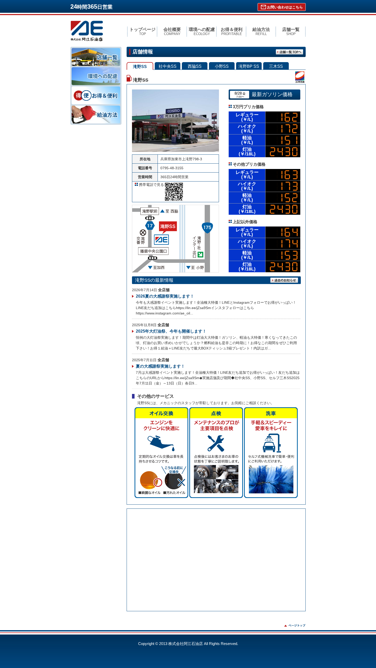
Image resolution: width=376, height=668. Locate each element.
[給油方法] (96, 107)
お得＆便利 (231, 31)
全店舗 (164, 290)
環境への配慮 (202, 31)
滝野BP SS (249, 66)
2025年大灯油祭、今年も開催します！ (171, 331)
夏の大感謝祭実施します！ (160, 366)
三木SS (276, 66)
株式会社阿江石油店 (86, 31)
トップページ (142, 31)
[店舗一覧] (96, 50)
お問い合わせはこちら (281, 7)
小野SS (222, 66)
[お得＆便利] (96, 88)
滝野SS (140, 66)
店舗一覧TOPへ (289, 51)
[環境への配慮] (96, 69)
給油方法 (261, 31)
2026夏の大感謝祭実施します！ (165, 296)
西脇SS (195, 66)
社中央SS (167, 66)
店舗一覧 (291, 31)
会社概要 (172, 31)
